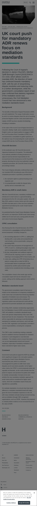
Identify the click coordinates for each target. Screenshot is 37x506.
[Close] (34, 493)
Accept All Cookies (24, 502)
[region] (18, 498)
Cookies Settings (11, 502)
